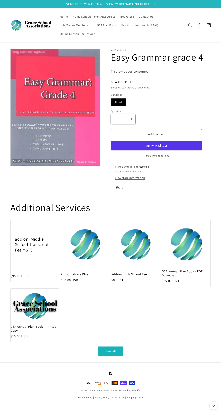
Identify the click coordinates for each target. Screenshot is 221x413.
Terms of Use (117, 397)
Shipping (116, 87)
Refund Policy (85, 397)
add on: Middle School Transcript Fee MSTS (32, 244)
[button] (190, 25)
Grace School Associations (103, 390)
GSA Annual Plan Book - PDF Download (182, 273)
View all (110, 351)
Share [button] (119, 187)
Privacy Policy (102, 397)
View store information (130, 178)
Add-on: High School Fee (129, 274)
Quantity (116, 111)
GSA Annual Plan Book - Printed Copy (33, 329)
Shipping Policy (135, 397)
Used (118, 102)
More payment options (156, 155)
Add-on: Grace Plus (74, 274)
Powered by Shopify (129, 390)
